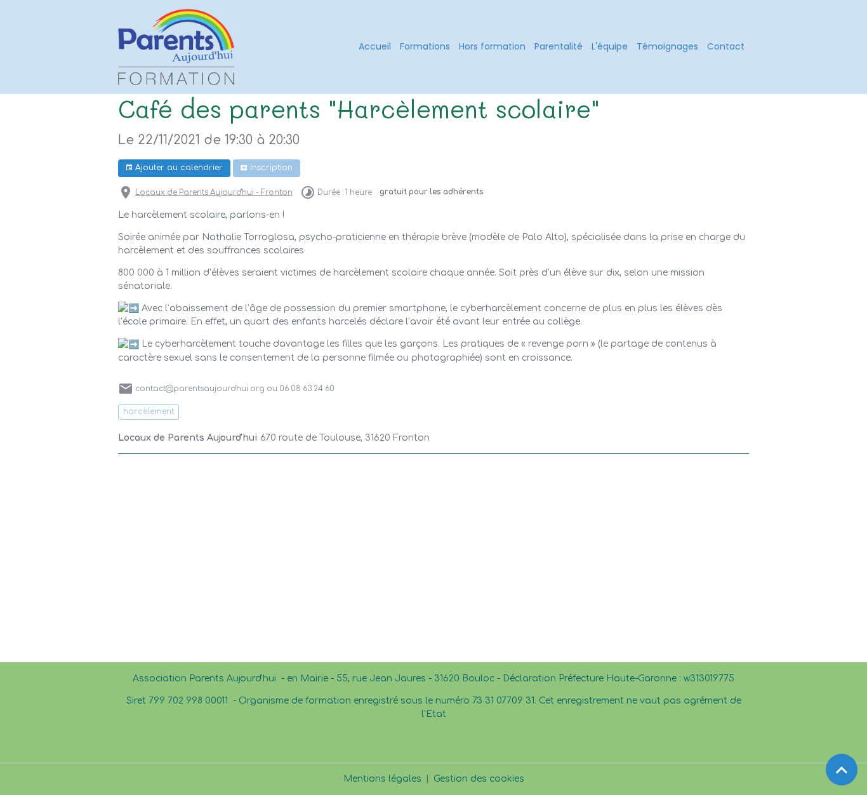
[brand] (178, 47)
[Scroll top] (841, 769)
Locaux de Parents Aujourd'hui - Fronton (214, 192)
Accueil (375, 46)
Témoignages (667, 46)
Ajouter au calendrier (178, 167)
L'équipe (610, 46)
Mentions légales (382, 779)
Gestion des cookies (479, 779)
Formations (425, 46)
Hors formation (492, 46)
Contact (726, 46)
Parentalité (558, 46)
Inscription (270, 167)
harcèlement (148, 411)
